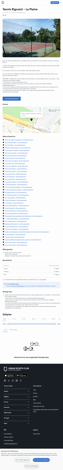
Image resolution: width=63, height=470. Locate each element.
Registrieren (55, 2)
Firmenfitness (8, 434)
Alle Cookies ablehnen (22, 460)
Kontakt (35, 396)
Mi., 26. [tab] (24, 319)
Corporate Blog (8, 440)
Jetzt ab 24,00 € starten (12, 98)
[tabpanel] (31, 346)
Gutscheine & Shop (38, 406)
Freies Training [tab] (13, 329)
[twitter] (9, 381)
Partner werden (8, 437)
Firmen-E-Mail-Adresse (18, 286)
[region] (31, 459)
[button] (17, 391)
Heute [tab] (4, 319)
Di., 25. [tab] (14, 319)
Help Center (36, 434)
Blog (34, 400)
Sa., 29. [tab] (53, 319)
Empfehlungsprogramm (10, 443)
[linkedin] (17, 381)
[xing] (21, 381)
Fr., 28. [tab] (43, 319)
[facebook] (5, 381)
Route (24, 115)
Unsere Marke (37, 403)
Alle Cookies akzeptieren (41, 460)
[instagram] (13, 381)
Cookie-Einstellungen (31, 466)
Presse (35, 393)
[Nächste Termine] (59, 319)
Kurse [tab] (5, 329)
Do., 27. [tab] (34, 319)
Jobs (34, 390)
